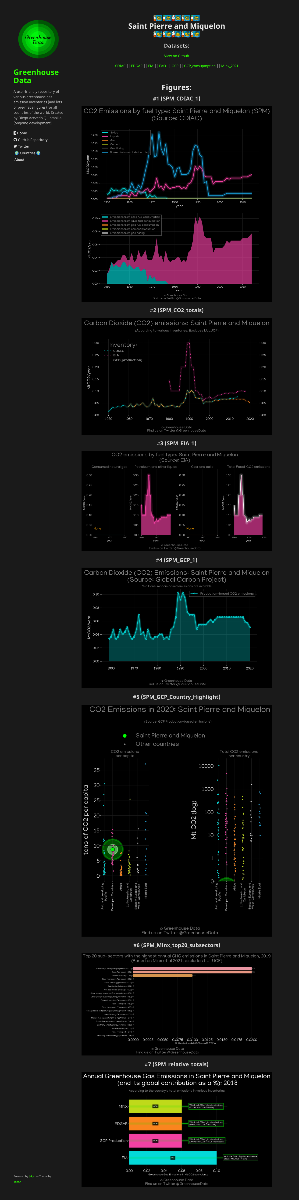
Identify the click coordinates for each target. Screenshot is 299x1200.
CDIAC (120, 65)
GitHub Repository (32, 139)
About (19, 159)
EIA (150, 65)
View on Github (176, 55)
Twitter (23, 146)
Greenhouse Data (36, 76)
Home (21, 133)
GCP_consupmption (200, 65)
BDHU (17, 1181)
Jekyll (32, 1176)
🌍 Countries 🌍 (27, 153)
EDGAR (136, 65)
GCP (175, 65)
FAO (162, 65)
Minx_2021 (229, 65)
